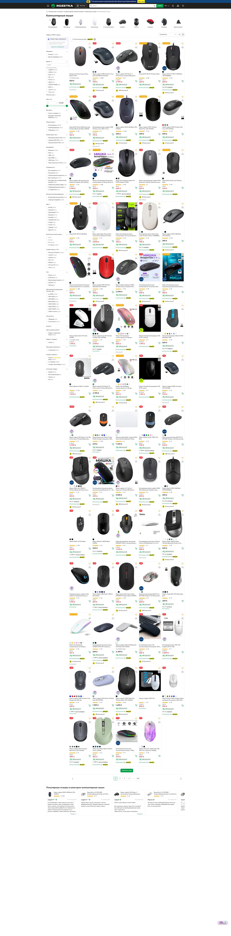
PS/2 (51, 153)
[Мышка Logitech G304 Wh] (150, 681)
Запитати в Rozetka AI (57, 47)
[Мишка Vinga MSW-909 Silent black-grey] (173, 576)
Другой (52, 230)
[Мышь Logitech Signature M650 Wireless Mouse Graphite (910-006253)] (127, 267)
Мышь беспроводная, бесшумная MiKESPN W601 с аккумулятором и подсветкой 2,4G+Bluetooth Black (126, 542)
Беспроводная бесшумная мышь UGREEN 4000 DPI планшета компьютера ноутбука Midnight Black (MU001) (102, 646)
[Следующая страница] (181, 778)
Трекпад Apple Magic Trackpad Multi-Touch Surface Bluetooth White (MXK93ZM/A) (126, 438)
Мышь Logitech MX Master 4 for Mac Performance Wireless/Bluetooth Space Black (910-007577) (80, 438)
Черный (52, 227)
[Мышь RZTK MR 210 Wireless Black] (150, 56)
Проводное (53, 130)
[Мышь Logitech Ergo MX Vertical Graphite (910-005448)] (103, 318)
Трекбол (52, 282)
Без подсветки (54, 170)
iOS (51, 260)
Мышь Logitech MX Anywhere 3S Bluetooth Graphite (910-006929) (79, 181)
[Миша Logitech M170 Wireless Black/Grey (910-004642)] (80, 731)
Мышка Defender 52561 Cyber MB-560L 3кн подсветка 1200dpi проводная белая (149, 750)
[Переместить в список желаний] (89, 43)
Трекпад (51, 285)
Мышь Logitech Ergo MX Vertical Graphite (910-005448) (102, 336)
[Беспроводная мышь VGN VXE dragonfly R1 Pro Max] (173, 627)
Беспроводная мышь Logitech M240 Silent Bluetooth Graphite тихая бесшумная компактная (149, 489)
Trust (51, 92)
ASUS (51, 82)
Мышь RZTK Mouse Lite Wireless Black (172, 181)
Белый (52, 207)
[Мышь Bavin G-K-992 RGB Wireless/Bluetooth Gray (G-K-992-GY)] (183, 794)
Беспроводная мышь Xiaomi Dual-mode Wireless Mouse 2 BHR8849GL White (150, 235)
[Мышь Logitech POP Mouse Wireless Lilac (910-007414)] (103, 681)
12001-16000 (53, 306)
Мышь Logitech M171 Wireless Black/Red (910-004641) (101, 285)
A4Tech (52, 72)
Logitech (52, 69)
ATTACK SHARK (54, 84)
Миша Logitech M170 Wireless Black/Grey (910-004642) (78, 749)
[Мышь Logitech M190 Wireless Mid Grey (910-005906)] (173, 109)
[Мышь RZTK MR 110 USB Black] (80, 216)
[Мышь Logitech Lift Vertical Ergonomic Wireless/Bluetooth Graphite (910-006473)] (127, 470)
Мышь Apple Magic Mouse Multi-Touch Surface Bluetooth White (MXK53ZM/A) (102, 235)
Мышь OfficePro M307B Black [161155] (101, 542)
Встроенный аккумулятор (57, 197)
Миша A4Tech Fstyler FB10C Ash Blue (148, 438)
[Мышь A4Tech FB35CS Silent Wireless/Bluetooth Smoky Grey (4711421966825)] (173, 524)
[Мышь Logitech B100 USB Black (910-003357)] (127, 109)
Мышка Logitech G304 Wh (147, 698)
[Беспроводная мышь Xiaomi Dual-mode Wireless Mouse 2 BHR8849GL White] (150, 216)
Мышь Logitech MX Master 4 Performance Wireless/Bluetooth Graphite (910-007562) (125, 75)
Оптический (54, 321)
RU (166, 5)
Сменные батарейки (56, 199)
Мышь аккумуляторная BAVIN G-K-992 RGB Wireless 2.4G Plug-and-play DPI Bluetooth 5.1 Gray (150, 595)
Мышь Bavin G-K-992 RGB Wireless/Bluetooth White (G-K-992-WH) (97, 793)
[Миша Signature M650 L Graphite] (80, 369)
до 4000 (52, 294)
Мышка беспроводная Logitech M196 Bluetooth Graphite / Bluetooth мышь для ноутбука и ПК (150, 181)
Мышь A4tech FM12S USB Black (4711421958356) (171, 489)
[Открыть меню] (48, 6)
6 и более (53, 245)
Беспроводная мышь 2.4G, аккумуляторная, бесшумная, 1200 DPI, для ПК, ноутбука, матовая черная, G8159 (149, 646)
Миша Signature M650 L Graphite (79, 386)
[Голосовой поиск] (154, 6)
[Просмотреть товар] (93, 72)
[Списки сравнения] (178, 6)
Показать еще (50, 94)
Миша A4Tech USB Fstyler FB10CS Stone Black (103, 595)
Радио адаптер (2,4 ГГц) (57, 162)
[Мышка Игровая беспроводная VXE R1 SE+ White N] (150, 318)
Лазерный (52, 319)
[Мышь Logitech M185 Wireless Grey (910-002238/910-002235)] (103, 56)
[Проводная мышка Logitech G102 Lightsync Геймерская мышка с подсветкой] (80, 576)
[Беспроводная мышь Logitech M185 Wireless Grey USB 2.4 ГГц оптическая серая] (103, 109)
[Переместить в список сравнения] (89, 47)
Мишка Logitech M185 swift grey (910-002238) (171, 387)
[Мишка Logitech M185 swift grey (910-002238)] (173, 369)
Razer (51, 74)
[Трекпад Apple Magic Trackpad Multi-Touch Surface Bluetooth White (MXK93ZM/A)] (127, 420)
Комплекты (52, 277)
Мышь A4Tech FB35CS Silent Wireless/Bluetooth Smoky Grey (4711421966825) (171, 542)
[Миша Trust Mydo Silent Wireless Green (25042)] (103, 731)
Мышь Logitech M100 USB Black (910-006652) (171, 235)
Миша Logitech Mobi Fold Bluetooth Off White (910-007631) (126, 645)
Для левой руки (54, 178)
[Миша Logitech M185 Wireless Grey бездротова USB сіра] (80, 681)
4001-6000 (53, 296)
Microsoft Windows (56, 252)
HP (51, 77)
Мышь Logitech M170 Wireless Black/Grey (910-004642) (148, 128)
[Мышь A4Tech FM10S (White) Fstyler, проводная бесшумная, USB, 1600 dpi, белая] (173, 681)
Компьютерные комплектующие (73, 11)
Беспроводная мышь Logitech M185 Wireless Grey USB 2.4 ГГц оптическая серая (103, 128)
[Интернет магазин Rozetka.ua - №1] (62, 6)
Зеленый (52, 210)
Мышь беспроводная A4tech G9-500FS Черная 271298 (125, 181)
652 (138, 778)
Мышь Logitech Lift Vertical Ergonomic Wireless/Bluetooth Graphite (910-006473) (125, 489)
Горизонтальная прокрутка (57, 175)
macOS (52, 255)
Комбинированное (55, 127)
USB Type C (53, 160)
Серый (51, 222)
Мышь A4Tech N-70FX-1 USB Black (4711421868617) (172, 74)
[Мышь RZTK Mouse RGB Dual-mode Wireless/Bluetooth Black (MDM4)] (80, 109)
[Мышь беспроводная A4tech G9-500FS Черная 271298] (127, 163)
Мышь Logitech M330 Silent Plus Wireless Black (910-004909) (125, 699)
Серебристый (53, 220)
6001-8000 (53, 299)
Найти (160, 5)
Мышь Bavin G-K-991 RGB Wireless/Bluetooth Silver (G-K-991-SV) (165, 793)
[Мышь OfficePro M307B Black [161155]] (103, 524)
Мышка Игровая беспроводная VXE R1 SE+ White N (149, 336)
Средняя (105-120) (55, 140)
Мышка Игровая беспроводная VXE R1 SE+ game (149, 387)
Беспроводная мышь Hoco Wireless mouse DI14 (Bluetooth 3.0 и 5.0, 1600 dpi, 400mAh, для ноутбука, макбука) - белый (149, 542)
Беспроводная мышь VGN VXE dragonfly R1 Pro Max (171, 645)
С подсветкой (54, 189)
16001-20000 (53, 309)
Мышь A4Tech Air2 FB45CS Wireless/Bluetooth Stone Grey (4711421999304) (78, 489)
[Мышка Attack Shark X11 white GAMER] (80, 318)
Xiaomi (51, 79)
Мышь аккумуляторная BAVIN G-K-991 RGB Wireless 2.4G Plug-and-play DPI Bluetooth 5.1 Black (173, 438)
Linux (51, 267)
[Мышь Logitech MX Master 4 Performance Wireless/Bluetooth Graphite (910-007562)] (127, 56)
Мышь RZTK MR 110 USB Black (78, 234)
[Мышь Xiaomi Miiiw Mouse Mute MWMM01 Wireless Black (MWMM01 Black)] (127, 576)
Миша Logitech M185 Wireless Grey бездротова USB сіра (79, 699)
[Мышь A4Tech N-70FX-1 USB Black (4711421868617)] (173, 56)
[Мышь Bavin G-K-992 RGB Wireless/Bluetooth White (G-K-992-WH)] (83, 794)
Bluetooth (53, 150)
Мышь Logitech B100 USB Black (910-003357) (126, 128)
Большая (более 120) (56, 142)
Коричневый (53, 212)
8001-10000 (53, 301)
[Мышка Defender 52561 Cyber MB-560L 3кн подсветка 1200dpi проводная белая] (150, 731)
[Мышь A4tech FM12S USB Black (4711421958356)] (173, 470)
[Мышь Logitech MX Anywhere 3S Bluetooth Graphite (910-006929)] (80, 163)
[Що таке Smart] (95, 39)
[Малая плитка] (183, 34)
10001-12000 (53, 304)
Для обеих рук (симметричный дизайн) (57, 181)
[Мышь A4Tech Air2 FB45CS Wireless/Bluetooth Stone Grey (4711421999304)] (80, 470)
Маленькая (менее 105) (57, 137)
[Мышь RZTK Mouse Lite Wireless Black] (173, 163)
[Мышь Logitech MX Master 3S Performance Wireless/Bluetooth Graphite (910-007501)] (103, 369)
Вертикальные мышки (56, 280)
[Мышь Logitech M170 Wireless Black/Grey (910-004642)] (150, 109)
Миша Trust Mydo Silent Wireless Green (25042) (102, 749)
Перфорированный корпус (57, 187)
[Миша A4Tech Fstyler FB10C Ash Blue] (150, 420)
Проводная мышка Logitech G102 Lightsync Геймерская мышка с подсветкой (79, 595)
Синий (51, 224)
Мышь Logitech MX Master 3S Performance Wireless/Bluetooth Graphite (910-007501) (102, 387)
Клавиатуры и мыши (90, 11)
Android (52, 257)
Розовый (52, 217)
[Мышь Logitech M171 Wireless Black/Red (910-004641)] (103, 267)
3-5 (51, 242)
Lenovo (52, 89)
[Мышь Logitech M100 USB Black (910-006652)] (173, 216)
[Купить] (89, 80)
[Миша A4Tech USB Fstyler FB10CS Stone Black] (103, 576)
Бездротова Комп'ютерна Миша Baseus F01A (78, 74)
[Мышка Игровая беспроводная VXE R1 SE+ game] (150, 369)
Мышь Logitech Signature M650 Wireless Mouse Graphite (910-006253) (125, 286)
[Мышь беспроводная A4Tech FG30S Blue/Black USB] (173, 318)
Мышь (52, 275)
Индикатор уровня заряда (57, 184)
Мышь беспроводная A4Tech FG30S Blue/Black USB (172, 336)
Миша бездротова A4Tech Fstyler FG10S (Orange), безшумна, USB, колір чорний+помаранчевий (102, 438)
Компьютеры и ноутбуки (56, 11)
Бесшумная (53, 173)
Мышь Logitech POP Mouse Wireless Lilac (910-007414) (103, 699)
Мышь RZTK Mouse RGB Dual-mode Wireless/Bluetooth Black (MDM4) (79, 128)
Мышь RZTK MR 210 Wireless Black (149, 74)
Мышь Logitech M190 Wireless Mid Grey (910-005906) (172, 128)
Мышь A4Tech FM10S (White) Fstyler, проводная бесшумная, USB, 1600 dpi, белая (173, 699)
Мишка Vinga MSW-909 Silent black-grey (172, 595)
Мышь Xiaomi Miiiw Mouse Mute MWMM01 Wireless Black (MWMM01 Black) (126, 595)
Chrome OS (53, 265)
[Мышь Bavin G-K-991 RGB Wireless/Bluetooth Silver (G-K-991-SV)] (149, 794)
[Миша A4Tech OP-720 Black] (80, 524)
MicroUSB (52, 157)
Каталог (83, 5)
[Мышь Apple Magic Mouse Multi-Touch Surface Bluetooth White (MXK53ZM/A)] (103, 216)
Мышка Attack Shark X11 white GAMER (78, 336)
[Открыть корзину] (183, 6)
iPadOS (52, 262)
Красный (52, 215)
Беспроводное (54, 125)
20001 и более (54, 311)
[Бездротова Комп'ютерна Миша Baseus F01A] (80, 56)
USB (51, 155)
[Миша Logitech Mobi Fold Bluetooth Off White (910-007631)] (127, 627)
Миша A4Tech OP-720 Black (77, 541)
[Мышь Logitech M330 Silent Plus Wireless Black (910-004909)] (127, 681)
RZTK (50, 87)
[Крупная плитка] (179, 34)
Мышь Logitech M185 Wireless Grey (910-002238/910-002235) (103, 74)
